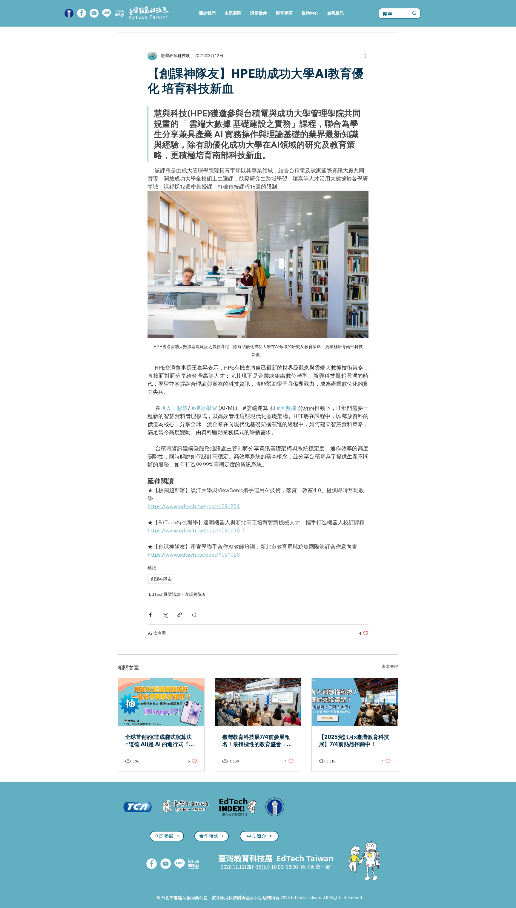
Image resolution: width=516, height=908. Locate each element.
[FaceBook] (81, 13)
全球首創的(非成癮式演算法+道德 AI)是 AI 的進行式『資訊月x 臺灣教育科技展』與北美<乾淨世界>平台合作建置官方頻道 (160, 741)
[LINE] (106, 13)
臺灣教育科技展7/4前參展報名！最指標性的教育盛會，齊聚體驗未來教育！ (257, 741)
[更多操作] (364, 55)
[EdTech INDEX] (119, 13)
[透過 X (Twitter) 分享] (165, 615)
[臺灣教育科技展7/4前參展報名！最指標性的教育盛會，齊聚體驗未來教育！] (258, 702)
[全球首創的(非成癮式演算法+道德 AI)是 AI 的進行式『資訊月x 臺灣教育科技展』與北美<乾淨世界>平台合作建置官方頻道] (161, 702)
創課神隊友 (161, 579)
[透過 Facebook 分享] (150, 615)
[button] (233, 13)
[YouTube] (94, 13)
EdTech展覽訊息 (164, 594)
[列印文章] (194, 615)
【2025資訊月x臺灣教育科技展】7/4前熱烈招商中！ (354, 741)
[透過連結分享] (179, 615)
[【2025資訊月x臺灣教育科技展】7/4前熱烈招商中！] (355, 702)
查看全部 (390, 666)
